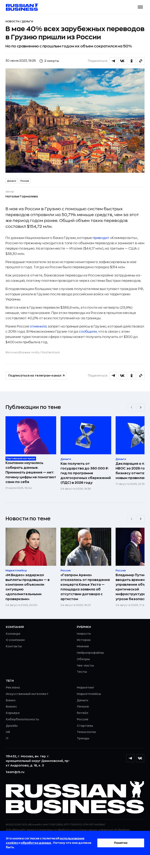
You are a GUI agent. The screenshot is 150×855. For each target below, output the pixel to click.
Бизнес (11, 706)
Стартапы (85, 725)
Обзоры (83, 659)
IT (7, 738)
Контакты (14, 646)
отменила (38, 326)
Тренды (83, 738)
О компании (15, 640)
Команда (13, 633)
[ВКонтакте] (140, 758)
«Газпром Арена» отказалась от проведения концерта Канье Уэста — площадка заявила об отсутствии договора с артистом (85, 586)
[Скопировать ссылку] (141, 61)
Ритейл (82, 713)
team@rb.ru (15, 772)
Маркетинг (85, 687)
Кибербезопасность (22, 719)
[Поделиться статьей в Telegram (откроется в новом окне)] (113, 61)
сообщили (88, 331)
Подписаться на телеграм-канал (34, 375)
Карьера (13, 713)
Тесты (82, 671)
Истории (84, 640)
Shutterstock (51, 352)
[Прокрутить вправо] (141, 407)
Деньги (27, 21)
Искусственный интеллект (27, 694)
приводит (101, 238)
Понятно (121, 842)
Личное (83, 706)
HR (8, 732)
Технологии (86, 732)
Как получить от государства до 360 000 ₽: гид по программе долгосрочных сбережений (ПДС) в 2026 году (86, 473)
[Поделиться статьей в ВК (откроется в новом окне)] (122, 61)
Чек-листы (85, 665)
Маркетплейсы (89, 694)
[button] (140, 7)
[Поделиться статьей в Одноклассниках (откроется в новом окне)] (131, 61)
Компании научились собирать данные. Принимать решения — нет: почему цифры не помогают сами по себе (30, 472)
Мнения (83, 646)
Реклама (13, 687)
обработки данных (36, 842)
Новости (12, 21)
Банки (10, 700)
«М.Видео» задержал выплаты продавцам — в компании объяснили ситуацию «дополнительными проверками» (27, 586)
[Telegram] (130, 758)
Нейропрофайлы (90, 652)
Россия (24, 181)
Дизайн (12, 725)
